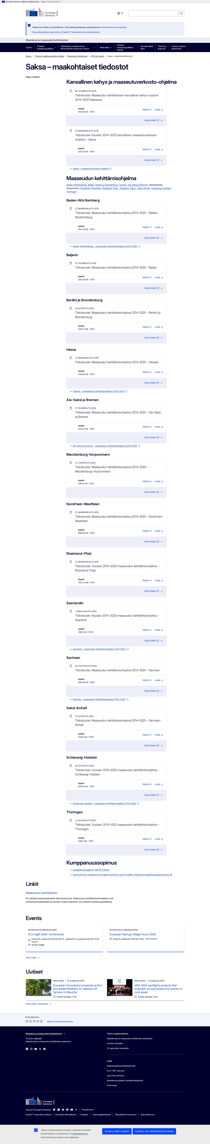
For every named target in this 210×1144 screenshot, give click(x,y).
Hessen (122, 185)
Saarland (124, 188)
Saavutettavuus (148, 1114)
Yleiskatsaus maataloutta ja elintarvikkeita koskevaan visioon (75, 47)
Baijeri (91, 185)
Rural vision (112, 1085)
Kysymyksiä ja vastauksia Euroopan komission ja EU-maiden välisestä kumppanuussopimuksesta (121, 874)
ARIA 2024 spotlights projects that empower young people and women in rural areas (158, 989)
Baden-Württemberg (76, 185)
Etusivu (29, 47)
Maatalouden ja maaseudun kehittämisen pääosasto (129, 1038)
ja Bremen (143, 185)
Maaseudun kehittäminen (78, 56)
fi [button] (122, 13)
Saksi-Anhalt (143, 188)
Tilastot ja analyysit (162, 47)
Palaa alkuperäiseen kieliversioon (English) (50, 32)
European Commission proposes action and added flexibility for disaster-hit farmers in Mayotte (77, 989)
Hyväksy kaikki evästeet (117, 1131)
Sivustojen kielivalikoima (65, 1114)
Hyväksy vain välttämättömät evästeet (154, 1131)
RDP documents (97, 56)
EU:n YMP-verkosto (116, 1071)
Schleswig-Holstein (161, 188)
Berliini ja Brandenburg (106, 185)
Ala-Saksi (133, 185)
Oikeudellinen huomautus (126, 1114)
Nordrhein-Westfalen (90, 188)
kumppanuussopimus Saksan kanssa (91, 870)
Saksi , (133, 188)
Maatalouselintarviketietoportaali (121, 1066)
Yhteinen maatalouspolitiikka (45, 47)
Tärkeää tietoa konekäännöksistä (85, 32)
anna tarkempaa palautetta (61, 1021)
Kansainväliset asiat (146, 47)
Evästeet (84, 1114)
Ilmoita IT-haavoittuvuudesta (38, 1114)
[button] (147, 109)
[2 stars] (28, 1021)
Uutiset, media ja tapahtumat (178, 47)
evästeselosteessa (79, 1133)
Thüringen (71, 191)
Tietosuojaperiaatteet (101, 1114)
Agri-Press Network (115, 1075)
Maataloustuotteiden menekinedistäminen (125, 1080)
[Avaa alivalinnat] (56, 47)
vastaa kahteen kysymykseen (114, 27)
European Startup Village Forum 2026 (132, 934)
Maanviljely (104, 47)
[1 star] (27, 1021)
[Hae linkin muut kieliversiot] (171, 875)
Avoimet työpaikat (115, 1043)
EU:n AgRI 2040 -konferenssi (46, 934)
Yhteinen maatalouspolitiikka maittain (125, 47)
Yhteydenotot (87, 1109)
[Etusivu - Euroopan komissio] (45, 12)
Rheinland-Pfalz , (110, 188)
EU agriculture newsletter (118, 1048)
